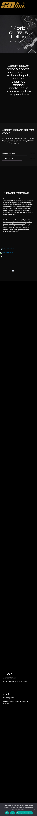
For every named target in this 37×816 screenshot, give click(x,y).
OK (7, 813)
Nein (12, 813)
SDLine (13, 41)
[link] (7, 249)
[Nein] (34, 810)
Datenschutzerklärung (24, 813)
